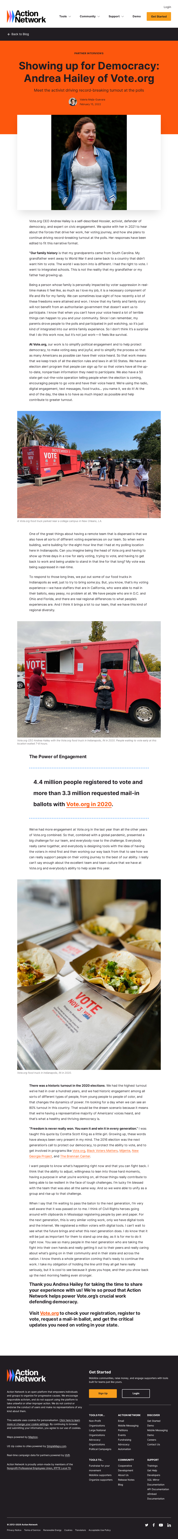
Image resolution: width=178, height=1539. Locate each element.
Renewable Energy (52, 1530)
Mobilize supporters (100, 1475)
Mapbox (33, 1436)
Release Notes (126, 1479)
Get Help (152, 1470)
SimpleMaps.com (56, 1445)
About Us (123, 1475)
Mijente (124, 1150)
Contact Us (153, 1444)
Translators (80, 1530)
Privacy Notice (14, 1530)
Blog (120, 1484)
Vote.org (78, 1150)
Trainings (152, 1465)
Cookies (68, 1530)
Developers (153, 1475)
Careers (151, 1439)
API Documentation (158, 1489)
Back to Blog (18, 34)
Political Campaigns (100, 1449)
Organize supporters (100, 1479)
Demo (137, 16)
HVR (67, 1455)
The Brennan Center (75, 1156)
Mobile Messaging (128, 1425)
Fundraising (124, 1439)
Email (121, 1420)
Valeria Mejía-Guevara (92, 99)
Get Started (159, 16)
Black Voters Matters (102, 1150)
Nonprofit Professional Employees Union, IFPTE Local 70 (39, 1467)
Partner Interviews (89, 53)
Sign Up (103, 1393)
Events (122, 1434)
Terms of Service (32, 1530)
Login (167, 7)
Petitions (123, 1430)
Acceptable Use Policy (100, 1530)
